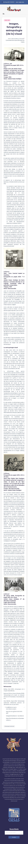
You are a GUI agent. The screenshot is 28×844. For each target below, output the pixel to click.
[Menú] (3, 13)
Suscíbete (14, 837)
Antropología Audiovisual (9, 726)
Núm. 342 (7, 20)
